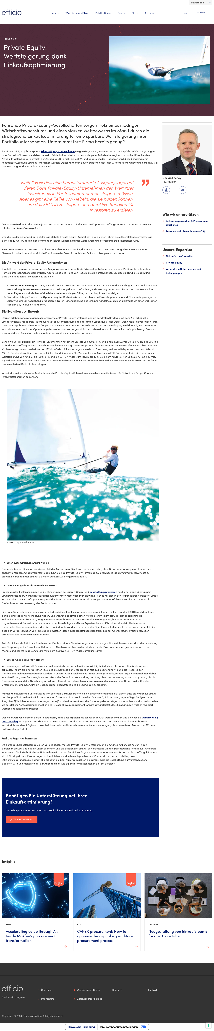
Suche (187, 14)
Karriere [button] (149, 13)
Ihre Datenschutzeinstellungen (119, 1026)
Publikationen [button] (103, 13)
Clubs (135, 13)
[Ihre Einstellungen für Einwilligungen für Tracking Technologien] (208, 1025)
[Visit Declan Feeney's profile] (187, 149)
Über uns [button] (54, 13)
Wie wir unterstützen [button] (77, 13)
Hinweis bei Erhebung (81, 1026)
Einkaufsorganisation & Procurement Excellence (187, 222)
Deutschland (197, 2)
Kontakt (202, 12)
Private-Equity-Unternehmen (58, 151)
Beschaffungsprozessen (104, 591)
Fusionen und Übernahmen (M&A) (185, 231)
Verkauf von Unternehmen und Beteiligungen (183, 270)
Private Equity (174, 262)
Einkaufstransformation (179, 256)
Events (121, 13)
